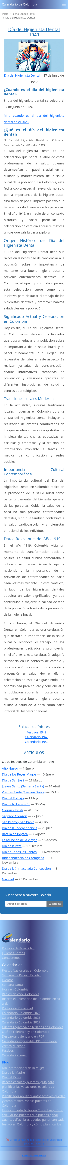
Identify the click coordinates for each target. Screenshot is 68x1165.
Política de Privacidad (17, 1008)
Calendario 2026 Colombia (34, 1155)
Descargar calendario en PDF (23, 1036)
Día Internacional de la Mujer (23, 1068)
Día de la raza (12, 846)
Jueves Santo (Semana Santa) (23, 786)
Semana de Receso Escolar (21, 975)
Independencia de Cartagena (23, 858)
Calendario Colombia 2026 (21, 1017)
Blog (5, 1062)
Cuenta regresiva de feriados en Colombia (32, 1027)
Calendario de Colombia (19, 4)
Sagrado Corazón (14, 816)
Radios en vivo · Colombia (20, 994)
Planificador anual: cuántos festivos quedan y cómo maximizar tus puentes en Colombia (33, 1101)
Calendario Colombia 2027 (21, 1022)
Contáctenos (11, 958)
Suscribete (55, 903)
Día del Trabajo (13, 798)
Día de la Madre (13, 1072)
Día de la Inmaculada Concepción (26, 868)
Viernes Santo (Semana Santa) (24, 792)
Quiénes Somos (13, 953)
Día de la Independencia (19, 828)
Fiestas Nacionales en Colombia (25, 970)
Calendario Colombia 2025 (21, 1013)
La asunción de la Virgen (19, 840)
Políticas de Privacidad (18, 948)
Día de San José (13, 780)
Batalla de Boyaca (15, 834)
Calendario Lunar (14, 1055)
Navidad (8, 879)
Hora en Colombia (15, 989)
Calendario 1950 (36, 742)
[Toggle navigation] (63, 4)
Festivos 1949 (36, 732)
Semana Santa (12, 984)
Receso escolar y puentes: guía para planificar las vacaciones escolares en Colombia (29, 1086)
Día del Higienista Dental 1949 (34, 32)
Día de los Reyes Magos (19, 774)
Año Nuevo (10, 768)
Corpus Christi (12, 810)
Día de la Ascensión (16, 804)
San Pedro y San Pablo (18, 822)
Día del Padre (11, 1077)
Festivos (8, 1050)
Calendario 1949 (36, 737)
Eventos (7, 980)
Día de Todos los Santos (19, 852)
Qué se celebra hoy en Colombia (25, 1032)
